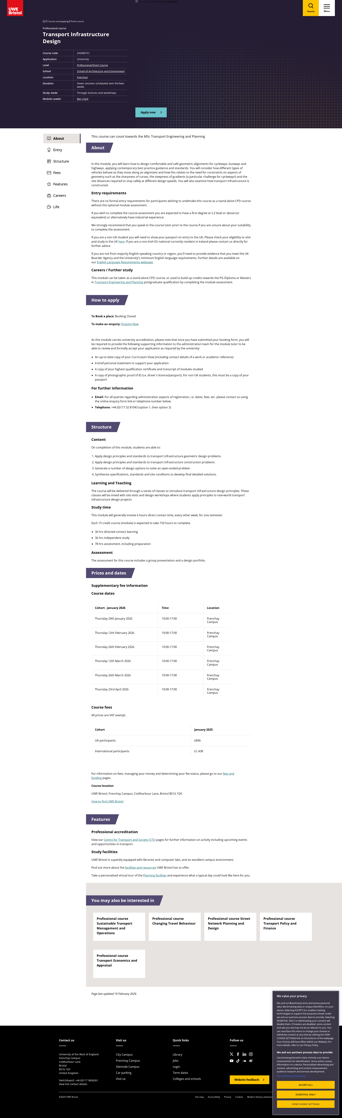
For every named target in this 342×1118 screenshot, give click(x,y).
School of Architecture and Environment (101, 71)
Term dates (180, 1073)
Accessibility (214, 1096)
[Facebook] (239, 1057)
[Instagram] (252, 1057)
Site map (199, 1096)
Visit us (121, 1079)
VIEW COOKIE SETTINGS (306, 1104)
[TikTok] (239, 1064)
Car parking (123, 1073)
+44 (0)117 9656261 (86, 1080)
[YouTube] (232, 1064)
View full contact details (73, 1084)
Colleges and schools (187, 1079)
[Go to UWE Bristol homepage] (44, 21)
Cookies (239, 1096)
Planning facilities (155, 875)
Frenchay (82, 77)
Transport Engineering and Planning (119, 282)
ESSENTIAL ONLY (306, 1094)
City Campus (124, 1055)
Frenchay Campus (128, 1061)
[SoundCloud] (245, 1064)
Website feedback (246, 1080)
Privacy (227, 1096)
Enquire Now (130, 324)
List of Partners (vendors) (291, 1076)
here (121, 241)
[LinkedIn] (245, 1057)
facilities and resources (140, 868)
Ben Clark (82, 99)
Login (176, 1067)
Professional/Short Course (92, 65)
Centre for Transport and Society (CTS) (130, 840)
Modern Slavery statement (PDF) (263, 1096)
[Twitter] (232, 1057)
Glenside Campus (127, 1067)
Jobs (175, 1061)
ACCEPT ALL (306, 1084)
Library (177, 1055)
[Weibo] (252, 1064)
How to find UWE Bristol (107, 801)
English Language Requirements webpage (125, 262)
